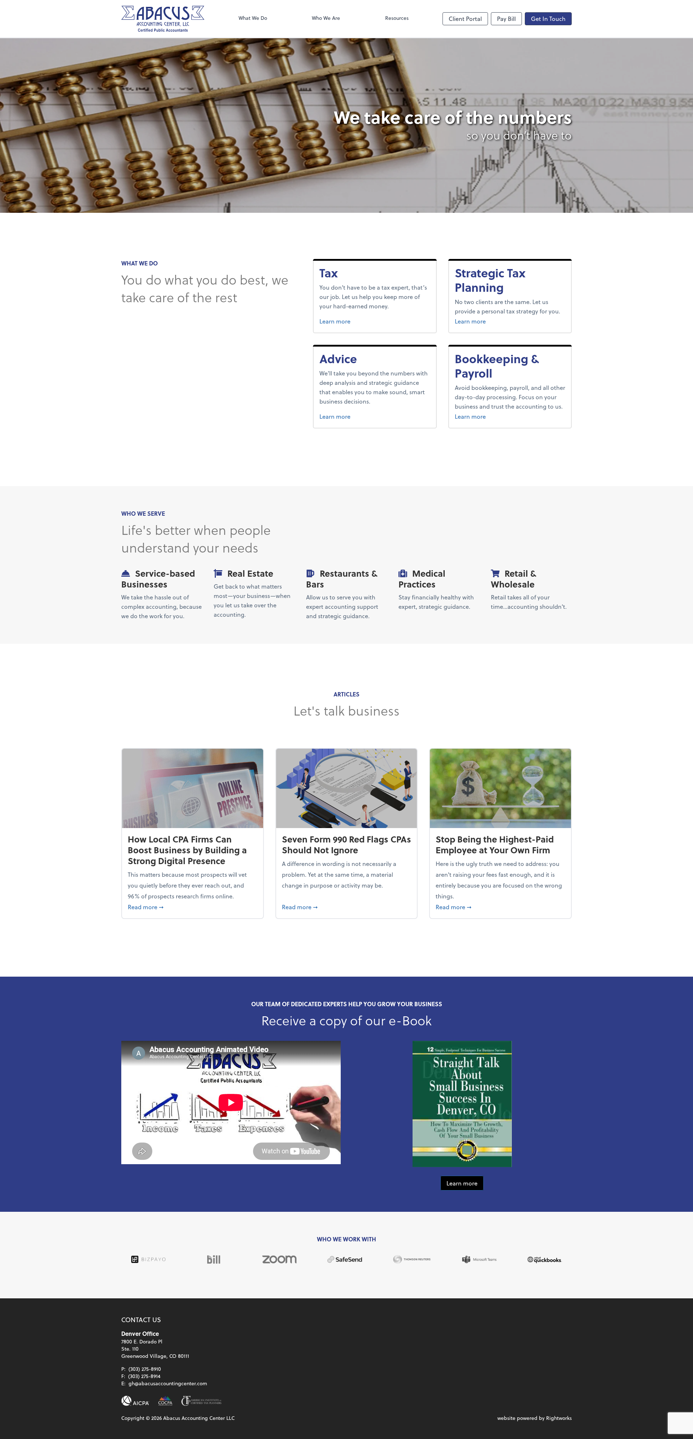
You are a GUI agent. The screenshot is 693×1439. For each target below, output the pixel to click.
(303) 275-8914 (144, 1376)
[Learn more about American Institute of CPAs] (135, 1401)
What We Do (253, 18)
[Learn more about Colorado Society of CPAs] (165, 1401)
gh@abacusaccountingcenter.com (167, 1383)
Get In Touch (548, 18)
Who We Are (326, 18)
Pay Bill (506, 18)
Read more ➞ (192, 906)
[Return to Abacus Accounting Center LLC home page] (162, 19)
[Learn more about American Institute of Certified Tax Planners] (201, 1401)
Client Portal (465, 18)
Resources (397, 18)
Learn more (351, 321)
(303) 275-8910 (144, 1369)
